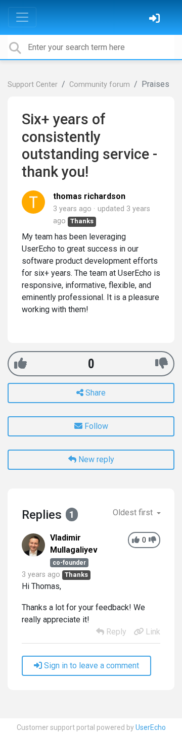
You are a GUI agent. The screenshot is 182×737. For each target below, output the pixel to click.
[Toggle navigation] (22, 17)
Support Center (33, 84)
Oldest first (134, 512)
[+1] (20, 363)
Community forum (99, 84)
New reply (95, 459)
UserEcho (150, 727)
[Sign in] (155, 19)
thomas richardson (89, 196)
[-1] (161, 363)
